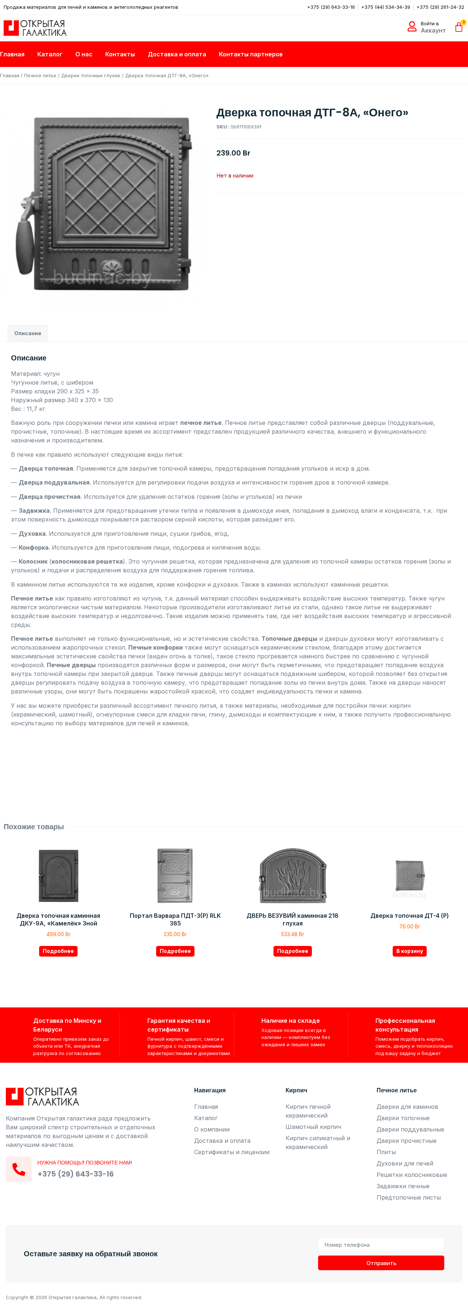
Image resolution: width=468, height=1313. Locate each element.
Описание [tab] (27, 333)
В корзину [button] (409, 951)
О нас (84, 54)
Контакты (120, 54)
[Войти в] (412, 26)
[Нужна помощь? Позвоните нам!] (18, 1169)
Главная (12, 54)
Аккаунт (433, 30)
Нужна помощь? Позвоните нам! (84, 1162)
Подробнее (58, 951)
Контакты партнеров (251, 54)
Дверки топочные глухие (90, 75)
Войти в (430, 23)
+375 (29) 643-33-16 (75, 1174)
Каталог (50, 54)
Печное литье (40, 75)
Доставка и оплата (177, 54)
